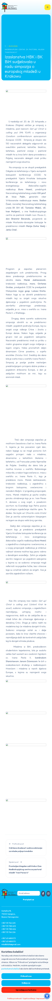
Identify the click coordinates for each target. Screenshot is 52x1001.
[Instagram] (48, 894)
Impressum (41, 998)
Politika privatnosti (14, 998)
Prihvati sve (26, 976)
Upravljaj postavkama (26, 990)
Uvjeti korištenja (29, 998)
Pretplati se (28, 899)
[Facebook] (43, 894)
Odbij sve (26, 983)
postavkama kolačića (10, 968)
